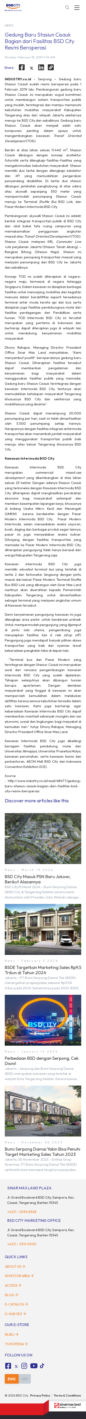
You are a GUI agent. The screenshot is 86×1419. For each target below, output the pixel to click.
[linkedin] (41, 67)
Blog (9, 1295)
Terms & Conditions (67, 1395)
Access (11, 1285)
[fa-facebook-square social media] (8, 1366)
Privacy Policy (40, 1395)
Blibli (10, 1334)
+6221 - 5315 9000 (21, 1244)
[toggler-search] (67, 7)
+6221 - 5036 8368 (21, 1212)
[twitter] (31, 68)
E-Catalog (15, 1304)
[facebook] (22, 67)
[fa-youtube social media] (34, 1366)
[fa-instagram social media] (24, 1366)
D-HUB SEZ (14, 1314)
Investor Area (17, 1276)
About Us (13, 1266)
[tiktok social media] (16, 1366)
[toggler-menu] (77, 7)
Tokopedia (14, 1344)
